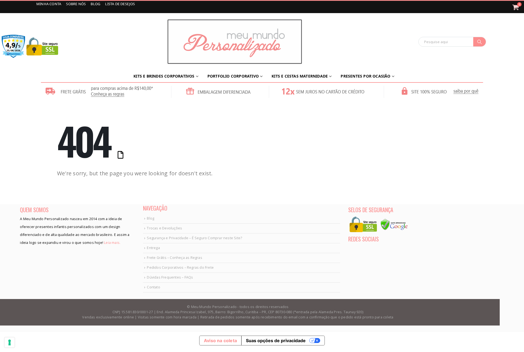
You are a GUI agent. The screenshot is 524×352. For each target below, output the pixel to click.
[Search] (479, 41)
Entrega (153, 247)
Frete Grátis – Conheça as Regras (174, 257)
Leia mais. (111, 242)
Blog (150, 218)
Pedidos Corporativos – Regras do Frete (180, 267)
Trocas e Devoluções (164, 228)
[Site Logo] (234, 42)
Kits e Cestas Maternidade (300, 76)
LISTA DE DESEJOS (120, 3)
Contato (153, 287)
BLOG (96, 3)
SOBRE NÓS (76, 3)
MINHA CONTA (49, 3)
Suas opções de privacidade (276, 340)
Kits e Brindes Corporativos (163, 76)
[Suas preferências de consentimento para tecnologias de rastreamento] (9, 342)
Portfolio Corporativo (233, 76)
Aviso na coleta (220, 340)
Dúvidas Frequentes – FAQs (170, 277)
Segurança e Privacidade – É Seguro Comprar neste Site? (194, 238)
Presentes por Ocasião (365, 76)
